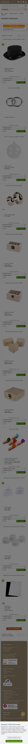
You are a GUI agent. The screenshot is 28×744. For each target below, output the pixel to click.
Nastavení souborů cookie (14, 737)
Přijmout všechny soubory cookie (14, 741)
